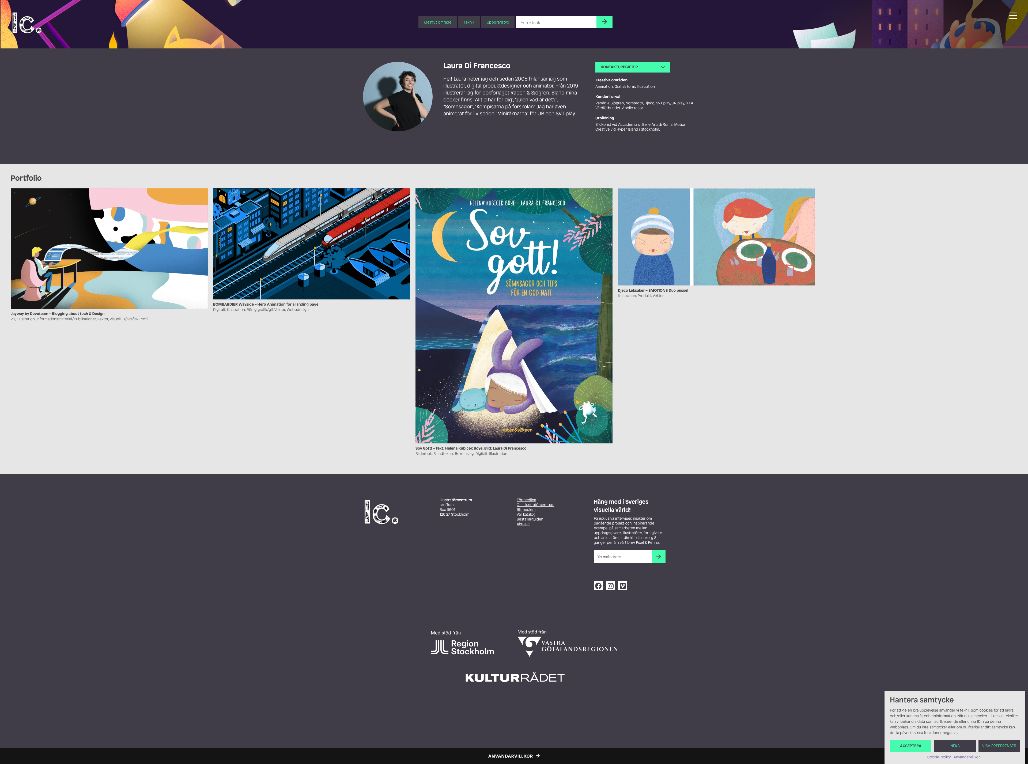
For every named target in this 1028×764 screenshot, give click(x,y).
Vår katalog (526, 514)
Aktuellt (523, 524)
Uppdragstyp (498, 22)
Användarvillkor (967, 757)
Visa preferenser (999, 745)
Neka (955, 745)
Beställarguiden (530, 519)
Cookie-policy (939, 757)
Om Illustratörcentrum (535, 504)
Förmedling (526, 500)
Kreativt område (437, 22)
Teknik (469, 22)
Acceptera (910, 745)
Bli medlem (526, 509)
